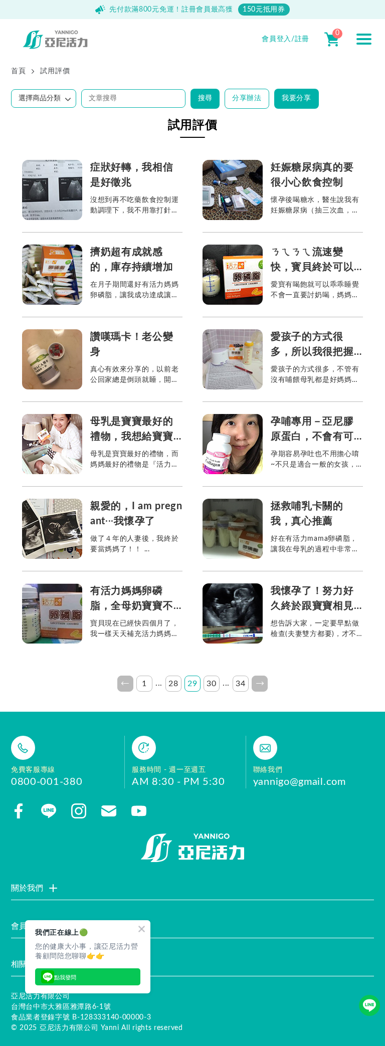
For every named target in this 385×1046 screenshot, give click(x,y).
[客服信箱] (108, 810)
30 (211, 684)
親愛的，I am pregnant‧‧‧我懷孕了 (136, 513)
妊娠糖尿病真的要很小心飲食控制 (312, 174)
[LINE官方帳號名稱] (48, 810)
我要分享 (296, 98)
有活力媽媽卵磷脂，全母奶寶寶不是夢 (131, 599)
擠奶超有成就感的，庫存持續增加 (131, 259)
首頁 (18, 71)
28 (173, 684)
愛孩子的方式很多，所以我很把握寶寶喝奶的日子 (312, 345)
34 (240, 684)
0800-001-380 (46, 782)
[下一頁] (259, 683)
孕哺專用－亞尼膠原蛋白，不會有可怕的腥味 (312, 430)
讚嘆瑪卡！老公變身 (131, 344)
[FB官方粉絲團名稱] (18, 810)
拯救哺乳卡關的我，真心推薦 (307, 513)
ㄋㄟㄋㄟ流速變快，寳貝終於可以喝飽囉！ (312, 261)
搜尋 (205, 98)
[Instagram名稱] (78, 810)
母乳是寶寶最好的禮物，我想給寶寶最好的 (131, 430)
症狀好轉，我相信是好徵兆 (131, 174)
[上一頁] (125, 683)
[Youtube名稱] (138, 810)
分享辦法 (247, 98)
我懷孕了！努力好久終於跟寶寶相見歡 (312, 599)
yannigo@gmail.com (299, 782)
